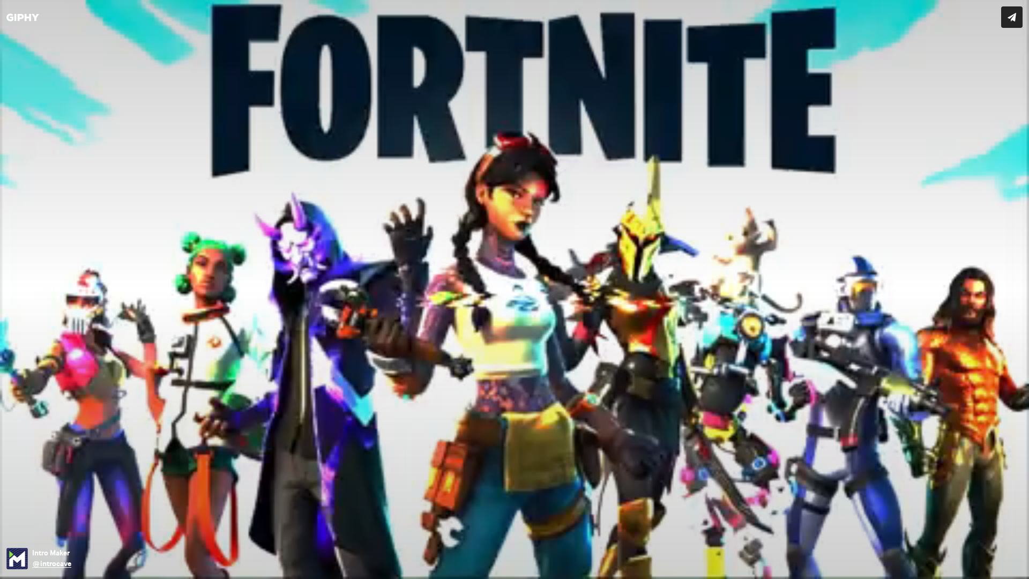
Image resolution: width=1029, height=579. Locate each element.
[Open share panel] (1012, 17)
